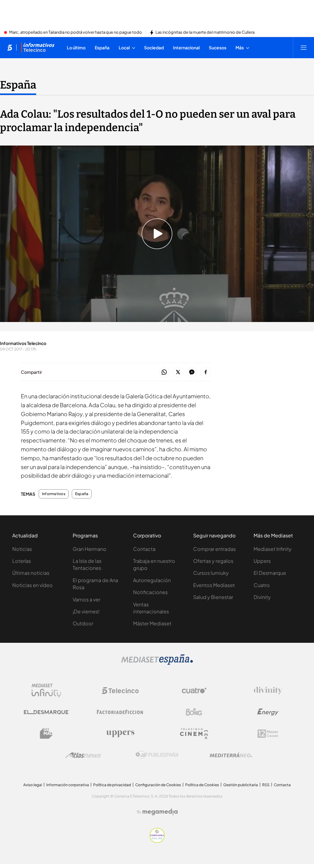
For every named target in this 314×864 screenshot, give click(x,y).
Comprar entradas (214, 549)
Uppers (262, 561)
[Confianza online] (157, 841)
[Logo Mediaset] (157, 663)
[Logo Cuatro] (194, 690)
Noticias (22, 549)
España (18, 84)
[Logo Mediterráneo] (230, 754)
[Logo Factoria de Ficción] (120, 712)
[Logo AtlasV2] (83, 755)
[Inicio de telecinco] (9, 47)
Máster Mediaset (152, 623)
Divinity (262, 597)
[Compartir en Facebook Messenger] (191, 372)
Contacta (144, 549)
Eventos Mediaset (214, 585)
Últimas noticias (30, 573)
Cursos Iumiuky (211, 573)
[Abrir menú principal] (304, 47)
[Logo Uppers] (120, 733)
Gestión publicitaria (240, 785)
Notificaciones (150, 592)
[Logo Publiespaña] (157, 755)
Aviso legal (32, 785)
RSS (266, 785)
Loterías (21, 561)
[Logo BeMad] (46, 733)
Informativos (53, 494)
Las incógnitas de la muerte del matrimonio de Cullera (205, 32)
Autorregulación (152, 580)
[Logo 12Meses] (268, 733)
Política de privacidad (112, 785)
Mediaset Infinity (273, 549)
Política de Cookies (202, 785)
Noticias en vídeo (32, 585)
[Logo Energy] (268, 712)
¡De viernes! (86, 611)
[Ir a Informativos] (38, 47)
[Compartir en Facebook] (205, 372)
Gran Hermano (89, 549)
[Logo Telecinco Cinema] (194, 733)
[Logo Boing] (194, 712)
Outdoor (83, 623)
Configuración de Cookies (158, 785)
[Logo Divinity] (268, 690)
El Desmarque (270, 573)
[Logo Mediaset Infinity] (46, 690)
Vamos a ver (86, 599)
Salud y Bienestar (213, 597)
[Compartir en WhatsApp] (164, 372)
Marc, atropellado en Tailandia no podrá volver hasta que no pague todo (75, 32)
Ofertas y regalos (213, 561)
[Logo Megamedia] (160, 812)
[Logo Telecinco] (120, 690)
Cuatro (262, 585)
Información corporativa (67, 785)
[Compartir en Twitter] (178, 372)
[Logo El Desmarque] (46, 712)
